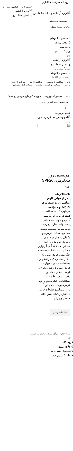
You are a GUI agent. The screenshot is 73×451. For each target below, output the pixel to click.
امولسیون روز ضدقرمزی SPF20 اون (56, 180)
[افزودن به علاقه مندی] (66, 304)
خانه (67, 96)
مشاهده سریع (66, 320)
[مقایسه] (66, 168)
